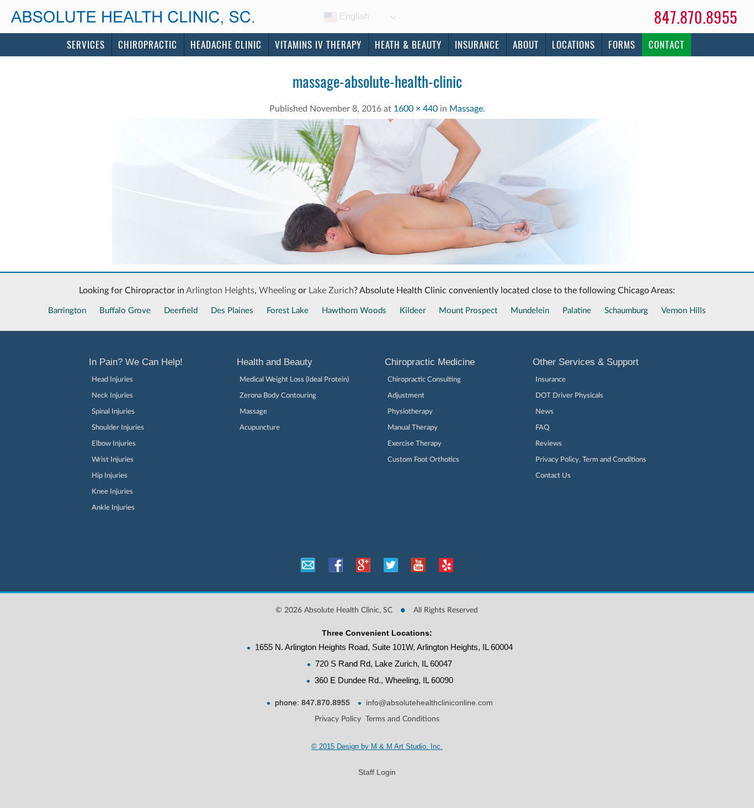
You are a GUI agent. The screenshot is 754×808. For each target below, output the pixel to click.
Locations (573, 44)
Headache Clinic (226, 44)
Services (86, 44)
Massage (466, 108)
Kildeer (413, 311)
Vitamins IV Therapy (318, 44)
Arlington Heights (220, 290)
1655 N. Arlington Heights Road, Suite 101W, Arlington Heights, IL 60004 (384, 647)
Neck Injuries (112, 395)
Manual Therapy (412, 427)
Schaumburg (626, 311)
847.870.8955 (695, 17)
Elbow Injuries (114, 443)
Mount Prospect (468, 311)
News (544, 411)
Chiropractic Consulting (424, 379)
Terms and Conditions (402, 719)
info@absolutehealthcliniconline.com (429, 702)
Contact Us (553, 475)
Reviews (548, 443)
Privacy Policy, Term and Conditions (590, 459)
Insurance (477, 44)
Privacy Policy (338, 719)
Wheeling (277, 290)
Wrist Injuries (113, 459)
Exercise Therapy (414, 443)
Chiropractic (147, 44)
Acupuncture (260, 427)
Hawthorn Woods (354, 311)
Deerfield (181, 311)
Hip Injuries (110, 475)
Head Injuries (112, 379)
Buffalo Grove (125, 311)
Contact (666, 44)
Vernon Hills (683, 311)
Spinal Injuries (113, 411)
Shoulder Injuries (118, 427)
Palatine (576, 311)
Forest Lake (288, 311)
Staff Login (377, 772)
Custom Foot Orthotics (423, 459)
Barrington (67, 311)
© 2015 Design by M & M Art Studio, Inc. (377, 746)
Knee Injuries (112, 491)
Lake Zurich (331, 290)
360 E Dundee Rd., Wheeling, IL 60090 (384, 680)
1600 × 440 (416, 108)
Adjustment (405, 395)
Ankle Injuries (113, 507)
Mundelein (530, 311)
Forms (621, 44)
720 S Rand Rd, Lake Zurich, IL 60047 (383, 663)
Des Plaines (232, 311)
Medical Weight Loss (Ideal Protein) (294, 379)
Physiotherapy (410, 411)
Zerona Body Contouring (278, 395)
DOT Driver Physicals (569, 395)
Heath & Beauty (408, 44)
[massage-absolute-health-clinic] (377, 267)
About (526, 44)
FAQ (542, 427)
